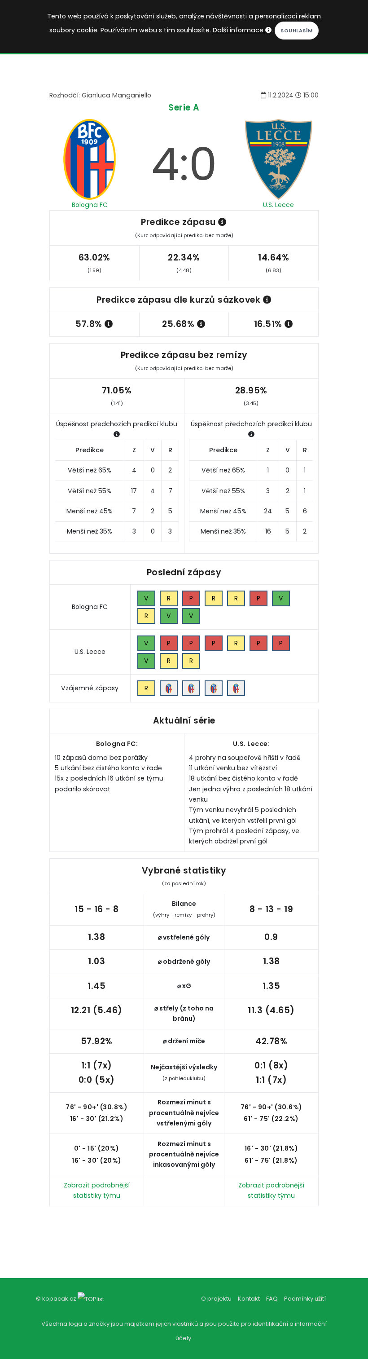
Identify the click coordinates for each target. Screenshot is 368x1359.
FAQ (272, 1298)
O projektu (216, 1298)
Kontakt (249, 1298)
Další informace (239, 30)
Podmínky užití (305, 1298)
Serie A (184, 107)
